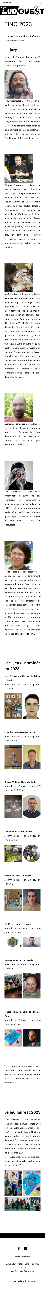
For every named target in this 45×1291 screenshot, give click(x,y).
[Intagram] (25, 1248)
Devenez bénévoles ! (22, 1257)
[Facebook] (18, 1248)
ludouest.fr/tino (16, 40)
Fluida (21, 1281)
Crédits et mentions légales (22, 1271)
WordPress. (31, 1281)
